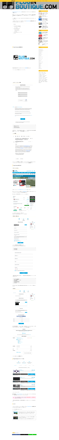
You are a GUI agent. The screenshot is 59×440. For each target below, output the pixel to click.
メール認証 (16, 27)
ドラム (43, 77)
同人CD (43, 80)
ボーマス (46, 77)
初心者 (17, 6)
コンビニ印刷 (40, 75)
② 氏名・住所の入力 (17, 30)
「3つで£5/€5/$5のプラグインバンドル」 (22, 189)
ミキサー (40, 79)
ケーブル (43, 74)
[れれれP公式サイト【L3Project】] (13, 1)
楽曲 (39, 81)
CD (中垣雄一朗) (41, 50)
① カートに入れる (17, 29)
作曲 (40, 60)
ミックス (40, 59)
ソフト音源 (43, 76)
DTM (16, 6)
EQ (44, 72)
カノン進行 (40, 74)
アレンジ (40, 73)
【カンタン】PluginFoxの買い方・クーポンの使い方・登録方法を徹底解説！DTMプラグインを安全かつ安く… (26, 417)
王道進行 (46, 81)
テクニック (40, 77)
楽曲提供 (40, 63)
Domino (40, 72)
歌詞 (43, 81)
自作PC (40, 68)
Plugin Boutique (25, 191)
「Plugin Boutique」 (29, 406)
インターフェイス (44, 73)
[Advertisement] (24, 40)
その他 (40, 55)
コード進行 (40, 76)
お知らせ (40, 54)
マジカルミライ (40, 78)
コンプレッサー (44, 75)
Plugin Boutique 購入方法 (17, 28)
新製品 (45, 80)
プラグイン (14, 6)
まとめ (15, 33)
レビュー (43, 79)
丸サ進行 (46, 79)
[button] (16, 434)
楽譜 (40, 64)
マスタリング (44, 78)
